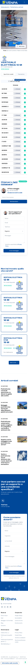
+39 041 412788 (5, 506)
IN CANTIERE (4, 386)
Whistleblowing (5, 644)
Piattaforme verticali (16, 7)
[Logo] (8, 599)
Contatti (3, 625)
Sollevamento (5, 7)
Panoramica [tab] (21, 74)
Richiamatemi (14, 201)
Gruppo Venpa (18, 615)
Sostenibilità (18, 618)
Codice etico (4, 632)
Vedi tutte (13, 362)
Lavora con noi (18, 620)
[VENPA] (10, 2)
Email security (18, 623)
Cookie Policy (18, 635)
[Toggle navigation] (24, 2)
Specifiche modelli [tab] (8, 74)
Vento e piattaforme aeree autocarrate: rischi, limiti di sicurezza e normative (6, 459)
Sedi (2, 618)
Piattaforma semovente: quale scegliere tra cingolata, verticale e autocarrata (6, 426)
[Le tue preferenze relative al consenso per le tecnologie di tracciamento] (25, 662)
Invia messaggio (14, 250)
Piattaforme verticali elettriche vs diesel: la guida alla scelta (6, 392)
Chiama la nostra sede (14, 192)
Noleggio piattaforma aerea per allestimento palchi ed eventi (7, 408)
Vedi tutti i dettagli (17, 81)
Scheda (18, 89)
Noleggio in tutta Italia (7, 620)
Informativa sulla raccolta (10, 663)
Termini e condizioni (20, 637)
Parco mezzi (4, 615)
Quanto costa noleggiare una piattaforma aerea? (6, 442)
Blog (2, 623)
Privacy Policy (18, 632)
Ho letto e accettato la (13, 245)
